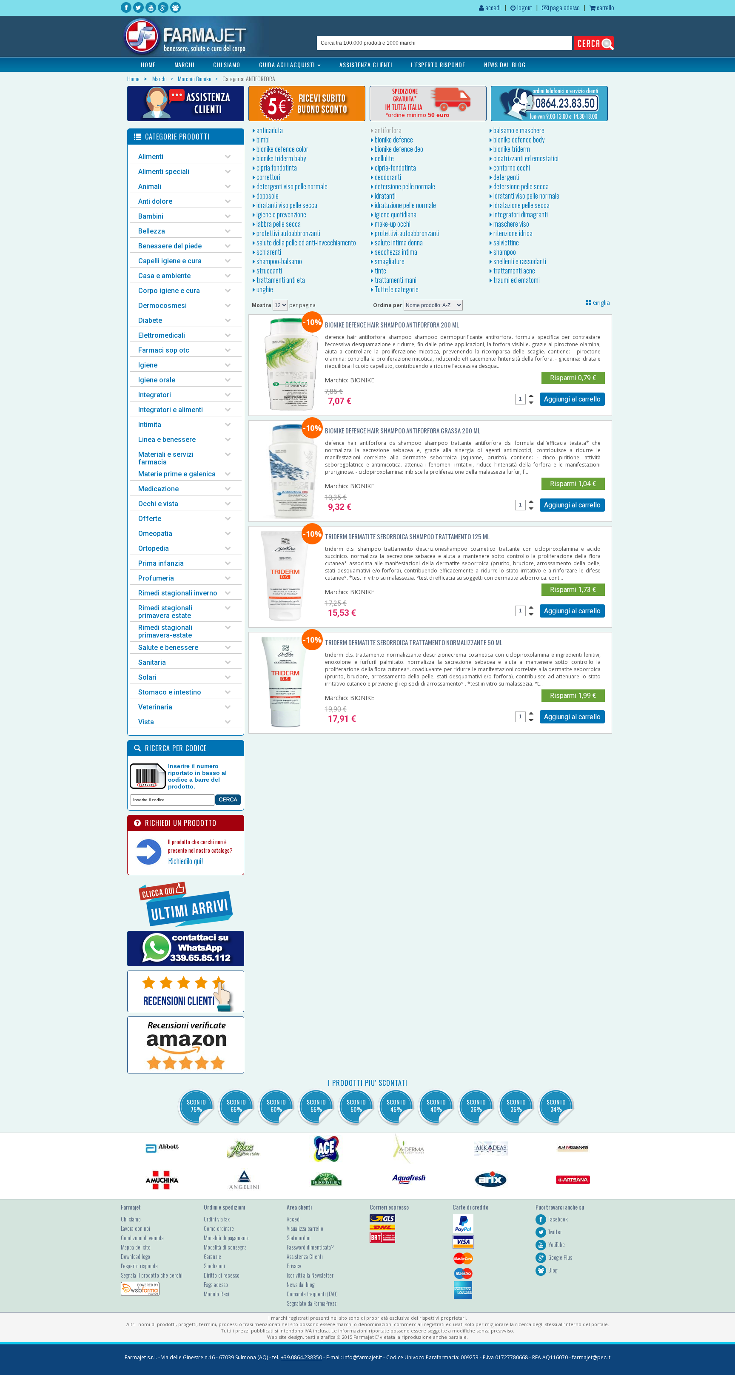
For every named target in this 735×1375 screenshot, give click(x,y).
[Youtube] (150, 7)
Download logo (135, 1256)
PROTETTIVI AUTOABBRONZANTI (287, 233)
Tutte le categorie (396, 289)
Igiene (147, 365)
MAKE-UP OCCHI (391, 224)
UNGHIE (264, 289)
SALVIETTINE (505, 242)
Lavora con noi (135, 1228)
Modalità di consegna (225, 1247)
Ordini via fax (217, 1219)
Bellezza (151, 231)
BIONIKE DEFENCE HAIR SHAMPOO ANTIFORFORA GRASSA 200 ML (402, 430)
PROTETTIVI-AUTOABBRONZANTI (406, 233)
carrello (604, 7)
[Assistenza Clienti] (185, 103)
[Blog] (175, 7)
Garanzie (212, 1256)
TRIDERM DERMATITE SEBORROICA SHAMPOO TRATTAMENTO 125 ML (407, 536)
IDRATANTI (384, 196)
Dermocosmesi (162, 306)
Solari (147, 677)
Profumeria (156, 578)
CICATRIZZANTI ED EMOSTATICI (525, 158)
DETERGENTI (505, 177)
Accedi (294, 1219)
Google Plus (560, 1257)
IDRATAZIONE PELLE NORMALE (404, 205)
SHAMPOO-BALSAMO (278, 261)
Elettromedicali (161, 335)
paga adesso (564, 7)
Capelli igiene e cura (170, 261)
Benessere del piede (170, 246)
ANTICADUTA (269, 130)
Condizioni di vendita (142, 1237)
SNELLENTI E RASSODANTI (519, 261)
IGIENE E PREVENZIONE (280, 214)
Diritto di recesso (221, 1275)
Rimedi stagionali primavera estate (165, 612)
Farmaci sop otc (163, 350)
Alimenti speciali (163, 172)
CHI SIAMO (226, 64)
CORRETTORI (267, 177)
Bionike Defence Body (518, 139)
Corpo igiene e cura (169, 291)
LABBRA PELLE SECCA (278, 224)
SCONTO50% (356, 1105)
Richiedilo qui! (185, 860)
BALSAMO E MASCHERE (518, 130)
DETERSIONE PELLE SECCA (520, 186)
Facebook (558, 1219)
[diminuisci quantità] (531, 402)
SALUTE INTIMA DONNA (398, 242)
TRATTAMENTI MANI (394, 280)
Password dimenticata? (310, 1247)
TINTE (379, 270)
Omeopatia (155, 534)
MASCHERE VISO (510, 224)
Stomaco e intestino (169, 692)
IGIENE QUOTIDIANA (394, 214)
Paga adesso (216, 1284)
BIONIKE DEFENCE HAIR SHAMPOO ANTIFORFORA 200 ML (392, 324)
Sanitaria (152, 662)
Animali (149, 186)
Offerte (149, 519)
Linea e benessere (167, 440)
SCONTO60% (276, 1105)
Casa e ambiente (164, 276)
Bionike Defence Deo (398, 149)
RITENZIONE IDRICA (512, 233)
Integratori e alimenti (170, 410)
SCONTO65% (236, 1105)
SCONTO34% (556, 1105)
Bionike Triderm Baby (280, 158)
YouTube (556, 1244)
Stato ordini (299, 1237)
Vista (146, 722)
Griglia (600, 303)
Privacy (294, 1265)
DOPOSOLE (267, 196)
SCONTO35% (516, 1105)
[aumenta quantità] (531, 395)
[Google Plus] (163, 7)
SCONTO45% (396, 1105)
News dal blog (300, 1284)
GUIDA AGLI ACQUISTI (288, 64)
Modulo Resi (216, 1294)
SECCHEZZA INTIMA (395, 252)
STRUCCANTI (268, 270)
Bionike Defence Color (281, 149)
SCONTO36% (476, 1105)
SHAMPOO (504, 252)
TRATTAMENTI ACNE (513, 270)
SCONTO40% (436, 1105)
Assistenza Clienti (305, 1256)
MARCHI (184, 64)
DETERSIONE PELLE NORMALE (404, 186)
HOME (148, 64)
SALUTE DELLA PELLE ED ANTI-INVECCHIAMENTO (305, 242)
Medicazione (158, 489)
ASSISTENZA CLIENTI (365, 64)
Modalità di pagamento (227, 1237)
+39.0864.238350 (301, 1357)
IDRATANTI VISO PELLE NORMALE (525, 196)
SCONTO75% (196, 1105)
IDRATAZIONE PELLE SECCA (521, 205)
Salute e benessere (168, 647)
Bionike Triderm (511, 149)
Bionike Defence (393, 139)
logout (524, 7)
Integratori (154, 395)
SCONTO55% (316, 1105)
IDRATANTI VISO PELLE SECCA (286, 205)
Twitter (555, 1231)
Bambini (150, 216)
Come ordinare (219, 1228)
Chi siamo (131, 1219)
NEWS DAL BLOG (505, 64)
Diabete (150, 320)
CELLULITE (383, 158)
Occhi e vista (158, 504)
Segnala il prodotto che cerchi (151, 1275)
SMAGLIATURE (389, 261)
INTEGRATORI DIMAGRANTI (520, 214)
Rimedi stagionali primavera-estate (165, 631)
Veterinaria (155, 707)
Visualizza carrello (305, 1228)
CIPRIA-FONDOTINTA (394, 167)
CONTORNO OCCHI (511, 167)
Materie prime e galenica (177, 474)
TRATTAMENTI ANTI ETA (280, 280)
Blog (552, 1270)
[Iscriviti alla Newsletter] (306, 103)
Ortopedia (153, 548)
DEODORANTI (387, 177)
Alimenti (150, 157)
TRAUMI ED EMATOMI (516, 280)
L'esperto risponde (139, 1265)
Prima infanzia (161, 563)
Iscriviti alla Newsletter (310, 1275)
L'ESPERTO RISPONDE (438, 64)
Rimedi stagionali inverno (177, 593)
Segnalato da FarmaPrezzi (312, 1303)
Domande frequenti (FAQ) (312, 1294)
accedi (492, 7)
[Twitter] (138, 7)
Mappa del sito (136, 1247)
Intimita (149, 425)
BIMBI (262, 139)
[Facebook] (126, 7)
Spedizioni (214, 1265)
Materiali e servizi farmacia (166, 458)
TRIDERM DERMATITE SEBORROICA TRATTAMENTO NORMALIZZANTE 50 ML (413, 642)
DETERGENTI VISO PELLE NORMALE (291, 186)
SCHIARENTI (268, 252)
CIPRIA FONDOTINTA (276, 167)
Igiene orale (156, 380)
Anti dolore (155, 201)
